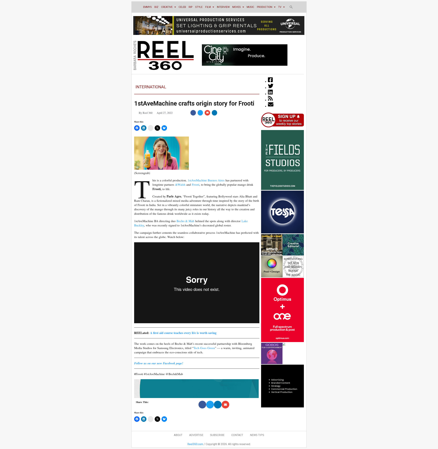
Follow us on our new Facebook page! (158, 363)
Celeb (182, 7)
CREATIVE (167, 7)
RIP (190, 7)
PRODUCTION (264, 7)
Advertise (196, 435)
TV (279, 7)
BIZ (156, 7)
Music (250, 7)
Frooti (195, 184)
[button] (291, 7)
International (151, 87)
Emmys (147, 7)
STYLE (199, 7)
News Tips (257, 435)
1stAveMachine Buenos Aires (206, 180)
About (178, 435)
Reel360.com (195, 444)
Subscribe (217, 435)
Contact (237, 435)
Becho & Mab (185, 221)
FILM (208, 7)
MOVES (236, 7)
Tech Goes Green (204, 348)
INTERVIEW (223, 7)
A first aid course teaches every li (172, 333)
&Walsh (180, 184)
